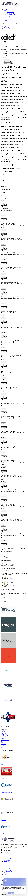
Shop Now (3, 57)
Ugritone (3, 730)
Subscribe (3, 894)
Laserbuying (3, 733)
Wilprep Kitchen (4, 737)
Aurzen (2, 742)
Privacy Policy (7, 860)
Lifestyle (9, 16)
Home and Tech (10, 12)
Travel (8, 17)
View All (9, 18)
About (5, 20)
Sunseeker (3, 745)
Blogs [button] (5, 10)
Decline (5, 893)
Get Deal (3, 215)
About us (6, 862)
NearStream (3, 744)
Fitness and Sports (11, 14)
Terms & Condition (8, 858)
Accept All (11, 893)
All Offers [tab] (7, 60)
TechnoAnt (3, 731)
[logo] (7, 5)
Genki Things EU (5, 740)
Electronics (6, 27)
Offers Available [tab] (8, 61)
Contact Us (6, 861)
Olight (2, 738)
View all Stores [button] (4, 726)
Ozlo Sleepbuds (4, 736)
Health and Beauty (11, 13)
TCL (2, 741)
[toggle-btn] (18, 5)
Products (6, 9)
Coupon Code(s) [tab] (8, 63)
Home (5, 8)
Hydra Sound (4, 734)
